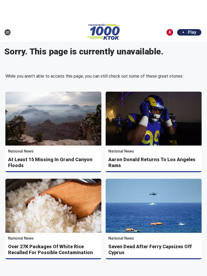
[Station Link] (103, 32)
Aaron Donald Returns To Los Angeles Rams (151, 162)
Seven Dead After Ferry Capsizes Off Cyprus (150, 249)
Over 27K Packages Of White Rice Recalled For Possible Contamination (50, 249)
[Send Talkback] (170, 32)
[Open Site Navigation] (7, 32)
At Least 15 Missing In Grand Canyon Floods (50, 162)
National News (21, 151)
